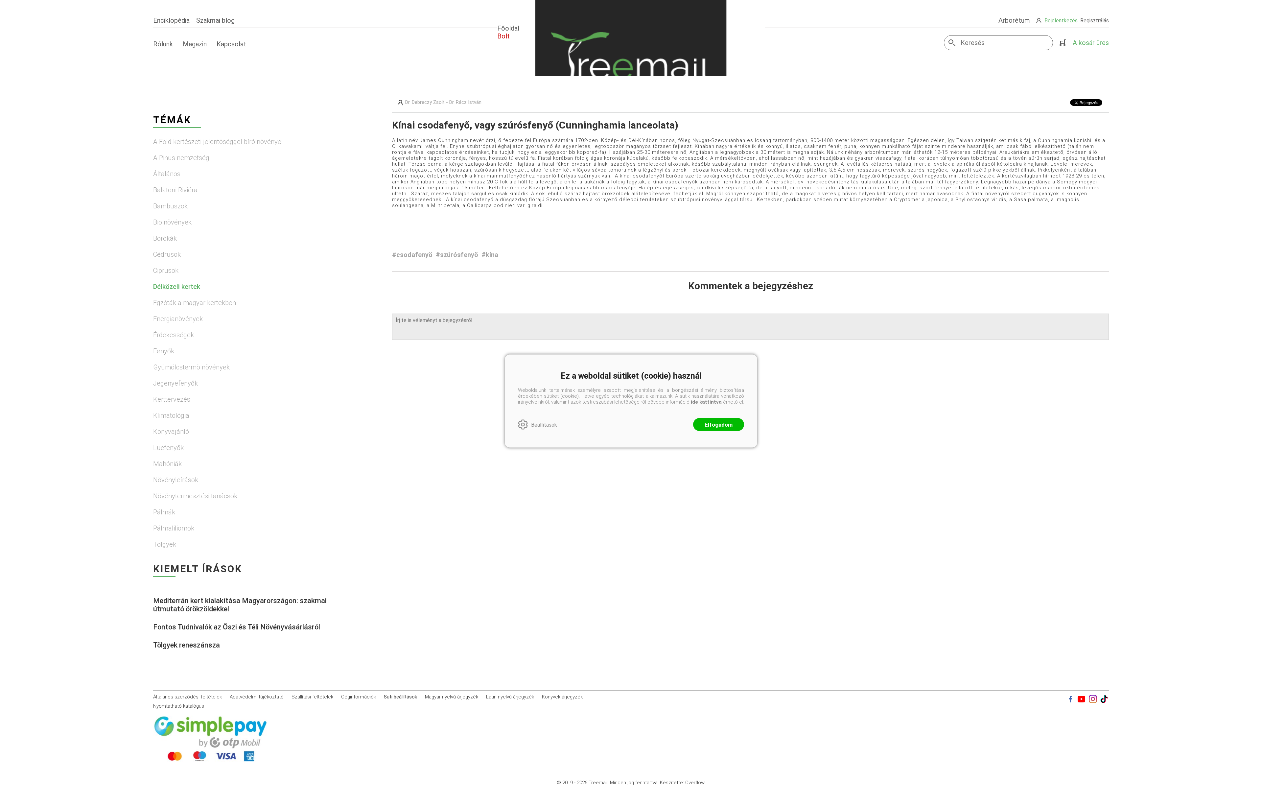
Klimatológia (171, 415)
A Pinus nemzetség (181, 158)
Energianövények (178, 319)
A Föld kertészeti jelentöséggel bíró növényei (218, 142)
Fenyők (163, 351)
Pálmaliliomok (173, 528)
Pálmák (164, 512)
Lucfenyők (168, 448)
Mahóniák (167, 464)
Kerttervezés (171, 399)
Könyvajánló (171, 432)
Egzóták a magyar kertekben (194, 303)
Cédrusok (167, 254)
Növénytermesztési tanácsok (195, 496)
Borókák (165, 238)
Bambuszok (170, 206)
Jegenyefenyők (175, 383)
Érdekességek (173, 335)
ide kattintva (706, 402)
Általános (166, 174)
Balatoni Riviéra (175, 190)
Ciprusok (165, 270)
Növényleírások (175, 480)
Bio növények (172, 222)
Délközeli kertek (176, 287)
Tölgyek (164, 544)
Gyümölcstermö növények (191, 367)
